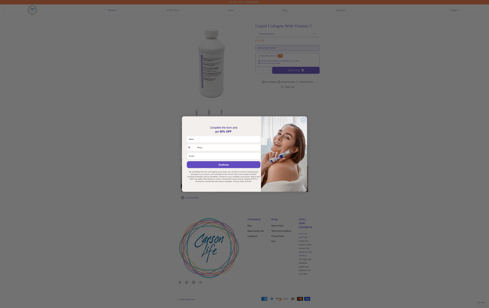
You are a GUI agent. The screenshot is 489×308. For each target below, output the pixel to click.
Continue (224, 164)
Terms (248, 181)
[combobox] (191, 148)
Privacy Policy (238, 181)
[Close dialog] (303, 120)
